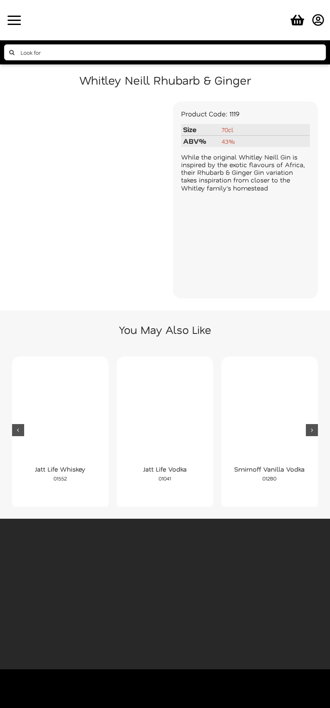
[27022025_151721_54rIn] (164, 7)
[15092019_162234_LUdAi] (84, 193)
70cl (227, 130)
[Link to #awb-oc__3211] (14, 20)
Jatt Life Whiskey (60, 469)
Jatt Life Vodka (165, 469)
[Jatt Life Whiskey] (60, 412)
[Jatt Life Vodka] (165, 412)
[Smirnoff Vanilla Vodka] (269, 412)
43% (228, 141)
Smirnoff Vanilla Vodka (269, 469)
